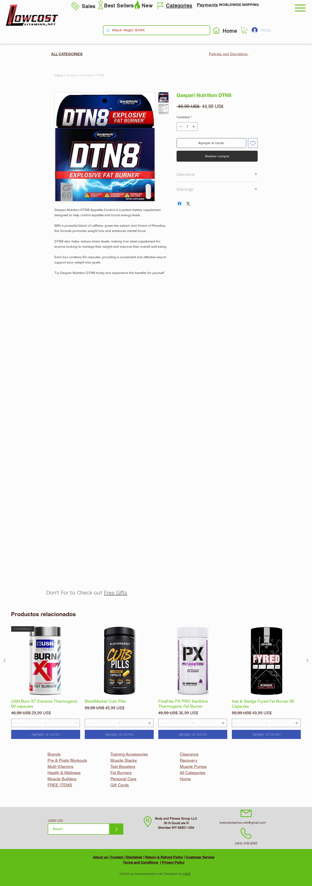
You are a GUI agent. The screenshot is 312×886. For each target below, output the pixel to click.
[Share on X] (188, 203)
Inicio (58, 75)
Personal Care (123, 778)
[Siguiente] (307, 660)
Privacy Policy (173, 862)
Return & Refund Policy (164, 857)
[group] (156, 682)
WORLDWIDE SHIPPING (239, 5)
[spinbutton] (46, 723)
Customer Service (200, 857)
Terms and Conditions (140, 862)
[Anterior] (4, 660)
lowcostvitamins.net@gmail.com (243, 822)
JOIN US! (55, 821)
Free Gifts (115, 593)
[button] (300, 8)
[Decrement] (15, 723)
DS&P (187, 873)
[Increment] (76, 723)
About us (100, 857)
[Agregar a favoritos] (253, 143)
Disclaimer (134, 857)
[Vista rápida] (119, 660)
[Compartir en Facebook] (179, 203)
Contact (117, 857)
